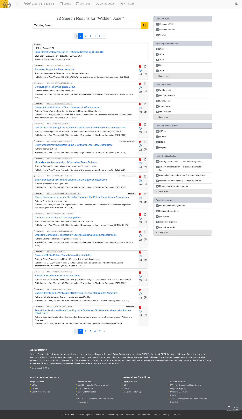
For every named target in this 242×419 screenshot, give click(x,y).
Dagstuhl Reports (85, 388)
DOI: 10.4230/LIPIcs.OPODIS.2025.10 (60, 83)
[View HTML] (145, 66)
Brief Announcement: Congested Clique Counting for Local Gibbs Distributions (73, 145)
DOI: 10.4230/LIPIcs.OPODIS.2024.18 (60, 231)
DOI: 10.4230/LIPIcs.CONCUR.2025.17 (60, 213)
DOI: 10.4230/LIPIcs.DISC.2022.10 (58, 272)
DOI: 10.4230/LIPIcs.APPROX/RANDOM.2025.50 (63, 193)
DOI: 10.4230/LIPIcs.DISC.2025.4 (58, 124)
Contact (176, 414)
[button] (39, 4)
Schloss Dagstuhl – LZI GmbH (90, 414)
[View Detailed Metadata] (140, 70)
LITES (80, 395)
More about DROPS (40, 368)
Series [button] (67, 4)
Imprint (156, 414)
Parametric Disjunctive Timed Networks (54, 69)
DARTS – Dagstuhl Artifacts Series (93, 385)
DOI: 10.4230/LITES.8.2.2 (55, 251)
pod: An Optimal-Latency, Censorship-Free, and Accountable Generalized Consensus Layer (80, 127)
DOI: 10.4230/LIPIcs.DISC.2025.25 (58, 158)
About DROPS (144, 414)
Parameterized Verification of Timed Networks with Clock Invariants (68, 107)
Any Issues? (235, 409)
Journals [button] (85, 4)
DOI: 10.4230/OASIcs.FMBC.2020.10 (59, 306)
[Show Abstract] (140, 74)
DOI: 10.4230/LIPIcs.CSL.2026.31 (58, 65)
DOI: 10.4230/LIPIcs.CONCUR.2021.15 (60, 289)
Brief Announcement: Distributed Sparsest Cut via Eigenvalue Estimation (71, 180)
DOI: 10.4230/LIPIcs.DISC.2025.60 (58, 176)
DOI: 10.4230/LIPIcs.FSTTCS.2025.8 (59, 103)
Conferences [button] (107, 4)
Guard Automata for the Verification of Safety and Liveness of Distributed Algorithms (76, 293)
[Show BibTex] (145, 74)
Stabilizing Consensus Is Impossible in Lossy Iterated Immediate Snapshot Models (76, 235)
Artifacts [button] (128, 4)
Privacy (166, 414)
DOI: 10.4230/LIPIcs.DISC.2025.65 (58, 141)
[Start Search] (144, 25)
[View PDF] (140, 66)
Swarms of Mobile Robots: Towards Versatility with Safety (63, 255)
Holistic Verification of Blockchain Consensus (57, 275)
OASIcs (35, 388)
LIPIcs (34, 385)
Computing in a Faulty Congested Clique (55, 87)
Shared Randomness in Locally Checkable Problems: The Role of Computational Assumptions (82, 197)
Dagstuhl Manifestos (87, 392)
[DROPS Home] (17, 4)
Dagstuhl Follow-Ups (41, 392)
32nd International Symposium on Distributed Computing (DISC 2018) (69, 52)
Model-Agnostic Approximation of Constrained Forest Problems (66, 162)
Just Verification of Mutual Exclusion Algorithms (58, 217)
